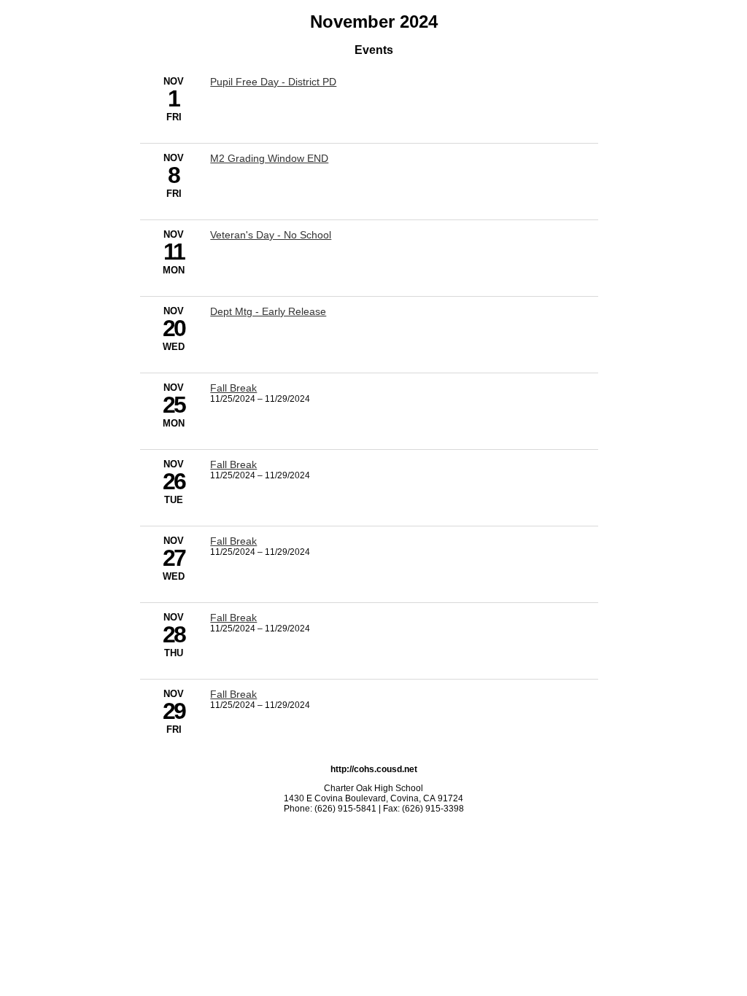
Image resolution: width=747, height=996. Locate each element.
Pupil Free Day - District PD (273, 81)
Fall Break (233, 388)
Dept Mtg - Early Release (268, 311)
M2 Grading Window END (269, 158)
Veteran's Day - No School (270, 235)
